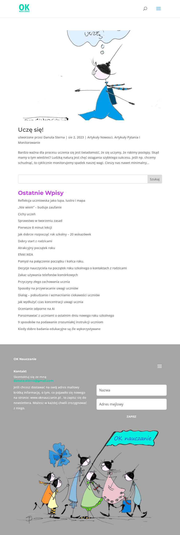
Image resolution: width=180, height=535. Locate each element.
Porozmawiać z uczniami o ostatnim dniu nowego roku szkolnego (66, 315)
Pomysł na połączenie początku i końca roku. (51, 261)
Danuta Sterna (54, 137)
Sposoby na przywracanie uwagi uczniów (48, 288)
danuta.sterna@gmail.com (34, 380)
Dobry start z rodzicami (35, 241)
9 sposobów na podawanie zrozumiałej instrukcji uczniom (60, 322)
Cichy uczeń (27, 214)
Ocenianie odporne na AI (36, 309)
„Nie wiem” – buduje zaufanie (40, 207)
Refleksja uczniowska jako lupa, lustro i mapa (51, 200)
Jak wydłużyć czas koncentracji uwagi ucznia (50, 302)
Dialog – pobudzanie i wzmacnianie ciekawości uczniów (59, 295)
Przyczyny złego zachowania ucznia (44, 282)
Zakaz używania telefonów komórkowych (48, 275)
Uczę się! (30, 129)
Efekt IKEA (25, 254)
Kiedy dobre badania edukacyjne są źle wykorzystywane (59, 329)
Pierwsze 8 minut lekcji (35, 227)
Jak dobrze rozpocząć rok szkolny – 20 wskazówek (54, 234)
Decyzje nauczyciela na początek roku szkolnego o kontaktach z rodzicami (72, 268)
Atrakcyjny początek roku (36, 248)
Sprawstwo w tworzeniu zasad (40, 221)
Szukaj (155, 179)
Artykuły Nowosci (100, 137)
